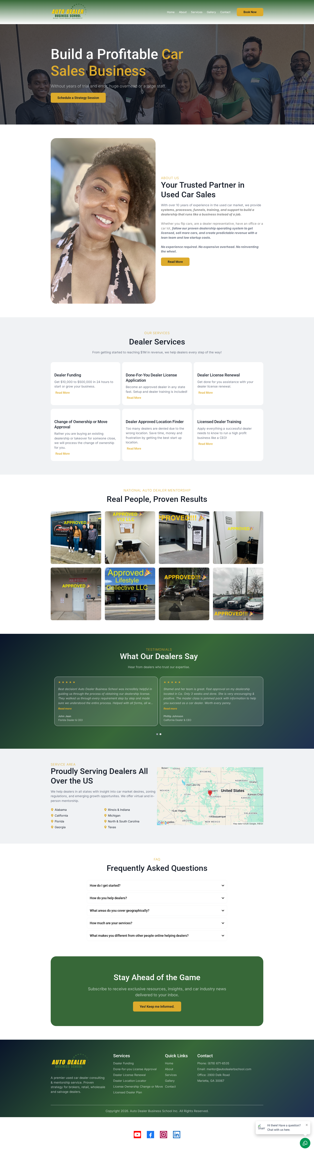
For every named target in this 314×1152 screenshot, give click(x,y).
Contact (170, 1086)
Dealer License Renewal (129, 1075)
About (169, 1069)
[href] (210, 796)
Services (171, 1075)
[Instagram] (163, 1134)
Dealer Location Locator (129, 1080)
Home (169, 1063)
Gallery (170, 1080)
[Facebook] (150, 1134)
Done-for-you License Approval (135, 1069)
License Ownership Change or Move (138, 1086)
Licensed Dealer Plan (127, 1092)
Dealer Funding (123, 1063)
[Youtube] (137, 1134)
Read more (65, 708)
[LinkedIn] (176, 1134)
